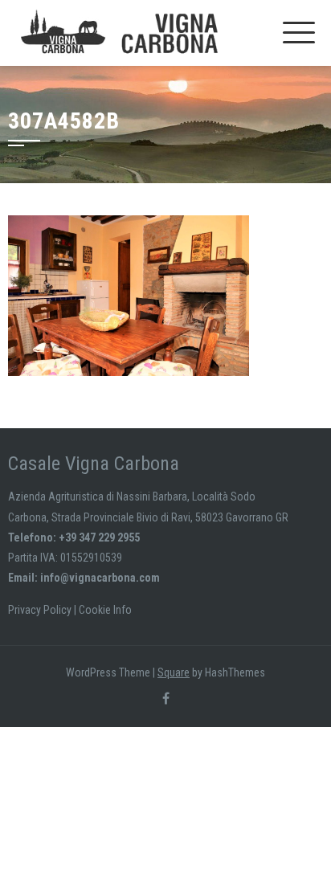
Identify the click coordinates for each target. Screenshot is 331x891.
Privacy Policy (40, 609)
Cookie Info (105, 609)
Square (173, 672)
